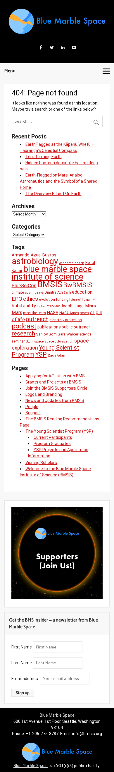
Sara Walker (68, 334)
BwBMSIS (77, 285)
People (31, 406)
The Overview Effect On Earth (53, 193)
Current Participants (53, 437)
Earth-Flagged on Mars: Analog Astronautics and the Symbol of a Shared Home (58, 181)
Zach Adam (57, 355)
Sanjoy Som (46, 334)
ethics (30, 298)
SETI (29, 341)
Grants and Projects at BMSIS (53, 382)
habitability (24, 306)
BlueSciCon (24, 285)
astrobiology (35, 261)
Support (33, 412)
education (82, 292)
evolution (47, 299)
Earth (67, 293)
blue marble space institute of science (52, 273)
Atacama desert (71, 263)
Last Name (21, 662)
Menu (9, 70)
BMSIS (49, 284)
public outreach (76, 327)
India (41, 306)
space (39, 341)
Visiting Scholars (41, 462)
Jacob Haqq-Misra (78, 306)
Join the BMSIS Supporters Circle (56, 388)
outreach (37, 319)
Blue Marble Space (57, 715)
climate (18, 292)
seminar (18, 341)
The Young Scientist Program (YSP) (59, 431)
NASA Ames (69, 313)
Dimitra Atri (54, 292)
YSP (41, 354)
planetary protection (65, 320)
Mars (17, 312)
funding (62, 299)
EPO (17, 298)
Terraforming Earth (43, 156)
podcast (24, 326)
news (84, 313)
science (85, 334)
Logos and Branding (43, 394)
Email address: (25, 678)
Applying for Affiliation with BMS (55, 376)
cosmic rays (34, 292)
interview (53, 306)
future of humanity (82, 300)
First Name (21, 647)
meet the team (34, 313)
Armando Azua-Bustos (34, 255)
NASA (52, 312)
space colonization (58, 341)
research (23, 333)
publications (49, 327)
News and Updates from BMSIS (54, 400)
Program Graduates (52, 443)
